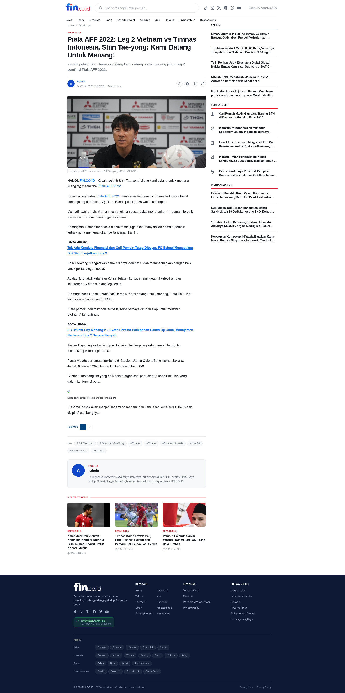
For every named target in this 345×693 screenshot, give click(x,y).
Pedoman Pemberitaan (197, 601)
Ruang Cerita (208, 19)
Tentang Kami (191, 590)
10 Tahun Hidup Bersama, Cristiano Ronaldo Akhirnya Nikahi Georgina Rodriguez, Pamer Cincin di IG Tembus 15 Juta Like (241, 226)
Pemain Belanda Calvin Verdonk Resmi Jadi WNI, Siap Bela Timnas (184, 540)
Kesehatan (163, 613)
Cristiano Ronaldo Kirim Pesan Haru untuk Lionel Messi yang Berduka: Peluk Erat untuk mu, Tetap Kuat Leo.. (241, 197)
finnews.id (237, 590)
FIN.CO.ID (87, 180)
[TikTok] (206, 8)
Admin (93, 471)
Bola (112, 663)
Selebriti (115, 671)
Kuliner (116, 655)
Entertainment (126, 19)
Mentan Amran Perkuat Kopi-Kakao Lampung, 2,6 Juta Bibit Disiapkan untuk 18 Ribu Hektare (248, 160)
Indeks (170, 19)
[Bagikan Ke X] (195, 84)
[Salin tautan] (203, 84)
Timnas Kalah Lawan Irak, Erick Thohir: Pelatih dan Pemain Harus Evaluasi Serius (136, 540)
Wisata (130, 655)
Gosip (100, 671)
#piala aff (195, 443)
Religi (184, 655)
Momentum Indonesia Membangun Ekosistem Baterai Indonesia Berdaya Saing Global (244, 131)
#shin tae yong (85, 443)
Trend (158, 655)
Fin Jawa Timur (239, 607)
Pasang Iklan (246, 687)
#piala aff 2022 (78, 450)
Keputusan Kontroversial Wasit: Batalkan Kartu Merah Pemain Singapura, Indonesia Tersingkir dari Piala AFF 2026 (242, 240)
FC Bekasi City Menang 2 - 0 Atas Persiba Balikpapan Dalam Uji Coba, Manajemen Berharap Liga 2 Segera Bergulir (130, 332)
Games (132, 647)
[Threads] (232, 8)
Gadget (145, 19)
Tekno (81, 19)
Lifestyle (95, 19)
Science (117, 647)
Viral (159, 596)
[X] (219, 8)
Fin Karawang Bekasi (243, 613)
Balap (100, 663)
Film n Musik (132, 671)
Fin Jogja (235, 601)
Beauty (144, 655)
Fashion (101, 655)
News (68, 19)
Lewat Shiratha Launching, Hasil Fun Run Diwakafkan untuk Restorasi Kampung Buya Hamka (247, 146)
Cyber (163, 647)
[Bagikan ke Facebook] (187, 84)
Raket (125, 663)
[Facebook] (225, 8)
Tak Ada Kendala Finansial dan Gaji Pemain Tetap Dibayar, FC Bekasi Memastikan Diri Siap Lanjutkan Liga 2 (130, 250)
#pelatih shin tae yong (112, 443)
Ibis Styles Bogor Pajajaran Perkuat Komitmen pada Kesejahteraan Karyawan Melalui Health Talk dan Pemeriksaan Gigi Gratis (242, 95)
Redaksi (188, 596)
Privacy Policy (191, 607)
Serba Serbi (152, 671)
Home (70, 25)
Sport (108, 19)
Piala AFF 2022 (109, 185)
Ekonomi (162, 601)
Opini (158, 19)
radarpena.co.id (240, 596)
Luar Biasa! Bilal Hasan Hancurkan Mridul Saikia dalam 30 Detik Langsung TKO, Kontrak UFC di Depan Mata (242, 211)
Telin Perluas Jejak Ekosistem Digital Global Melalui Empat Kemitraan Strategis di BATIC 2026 (240, 66)
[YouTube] (239, 8)
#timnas (135, 443)
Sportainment (142, 663)
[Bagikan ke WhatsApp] (179, 84)
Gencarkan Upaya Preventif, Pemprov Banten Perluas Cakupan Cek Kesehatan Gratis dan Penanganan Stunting (246, 175)
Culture (171, 655)
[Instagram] (212, 8)
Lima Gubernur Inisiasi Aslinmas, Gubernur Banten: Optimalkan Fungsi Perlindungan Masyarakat (240, 37)
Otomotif (162, 590)
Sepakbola (84, 25)
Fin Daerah (185, 19)
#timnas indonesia (172, 443)
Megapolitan (164, 607)
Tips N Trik (148, 647)
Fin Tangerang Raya (242, 619)
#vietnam (98, 450)
